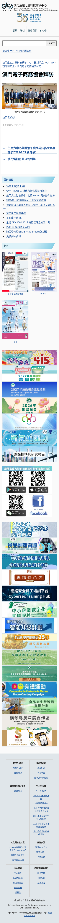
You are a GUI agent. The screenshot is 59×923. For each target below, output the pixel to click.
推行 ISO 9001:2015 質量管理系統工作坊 (28, 222)
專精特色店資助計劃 (41, 797)
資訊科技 (18, 790)
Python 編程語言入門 (18, 227)
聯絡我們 (18, 887)
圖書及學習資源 (41, 777)
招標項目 (41, 882)
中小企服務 (41, 790)
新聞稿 (18, 892)
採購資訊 (41, 877)
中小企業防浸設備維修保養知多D (41, 809)
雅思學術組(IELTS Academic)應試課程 (26, 231)
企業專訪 (41, 857)
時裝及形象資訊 (18, 855)
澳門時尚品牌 (18, 860)
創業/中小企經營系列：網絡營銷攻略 (26, 200)
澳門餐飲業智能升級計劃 (41, 833)
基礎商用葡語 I (14, 217)
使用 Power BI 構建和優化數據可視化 (26, 190)
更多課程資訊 (13, 236)
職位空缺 (41, 873)
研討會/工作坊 (41, 847)
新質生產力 (41, 852)
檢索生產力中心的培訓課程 (16, 50)
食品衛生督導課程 (16, 213)
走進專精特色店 (41, 803)
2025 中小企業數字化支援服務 (41, 825)
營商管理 (18, 772)
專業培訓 (41, 768)
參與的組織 (18, 882)
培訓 (22, 30)
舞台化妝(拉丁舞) (15, 186)
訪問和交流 (8, 117)
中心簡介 (18, 873)
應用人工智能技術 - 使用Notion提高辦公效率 (30, 195)
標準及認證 (18, 768)
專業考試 (41, 772)
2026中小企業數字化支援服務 (41, 817)
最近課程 (8, 179)
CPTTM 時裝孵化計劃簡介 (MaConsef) (18, 849)
